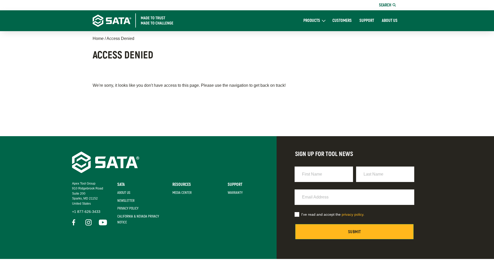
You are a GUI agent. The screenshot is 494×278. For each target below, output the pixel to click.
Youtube (102, 222)
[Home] (138, 20)
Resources (181, 184)
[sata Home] (105, 171)
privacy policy (352, 214)
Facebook (75, 222)
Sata (121, 184)
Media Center (182, 192)
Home (98, 38)
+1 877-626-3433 (86, 212)
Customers (342, 20)
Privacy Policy (127, 208)
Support (366, 20)
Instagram (88, 222)
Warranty (235, 192)
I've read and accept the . (332, 214)
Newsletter (126, 200)
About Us (390, 20)
